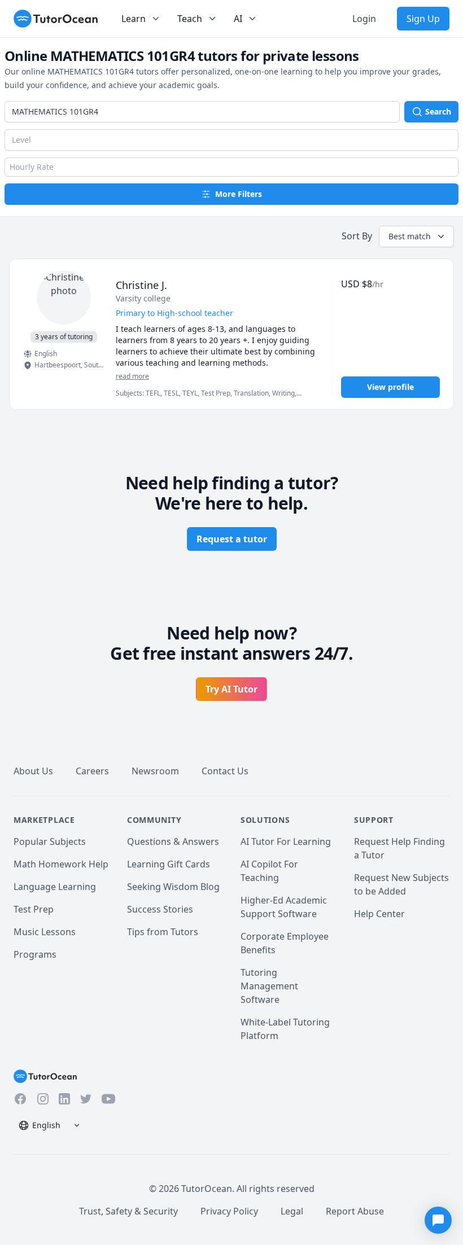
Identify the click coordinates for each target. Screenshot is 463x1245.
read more (132, 376)
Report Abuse (355, 1211)
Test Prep (34, 909)
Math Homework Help (61, 864)
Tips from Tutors (162, 932)
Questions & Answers (173, 841)
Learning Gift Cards (168, 864)
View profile (390, 387)
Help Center (379, 914)
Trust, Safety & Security (128, 1211)
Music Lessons (45, 932)
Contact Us (225, 771)
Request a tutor (231, 539)
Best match (409, 236)
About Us (33, 771)
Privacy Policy (229, 1211)
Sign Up (423, 18)
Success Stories (160, 909)
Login (364, 18)
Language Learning (55, 886)
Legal (292, 1211)
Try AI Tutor (231, 689)
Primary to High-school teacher (174, 313)
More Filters (238, 193)
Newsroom (155, 771)
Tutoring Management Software (269, 986)
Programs (35, 954)
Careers (92, 771)
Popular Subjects (50, 841)
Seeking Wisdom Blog (173, 886)
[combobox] (202, 111)
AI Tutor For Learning (286, 841)
